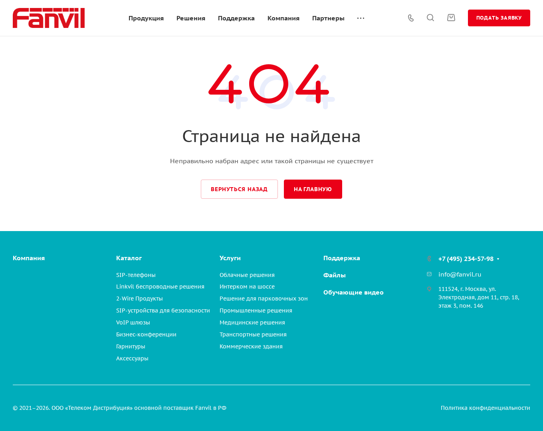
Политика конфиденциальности (485, 407)
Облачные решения (247, 275)
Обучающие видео (353, 292)
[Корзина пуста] (451, 18)
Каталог (129, 258)
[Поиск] (430, 18)
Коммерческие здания (251, 346)
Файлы (334, 275)
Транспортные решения (253, 334)
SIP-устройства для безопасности (163, 310)
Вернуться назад (239, 189)
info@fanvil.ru (460, 274)
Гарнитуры (130, 346)
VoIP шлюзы (133, 322)
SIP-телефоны (136, 275)
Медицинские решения (252, 322)
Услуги (230, 258)
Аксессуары (132, 358)
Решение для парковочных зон (264, 298)
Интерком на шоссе (247, 286)
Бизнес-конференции (146, 334)
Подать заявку (499, 17)
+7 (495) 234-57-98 (465, 259)
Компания (29, 258)
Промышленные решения (256, 310)
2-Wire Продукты (139, 298)
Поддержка (341, 258)
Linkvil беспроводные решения (160, 286)
